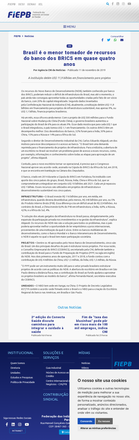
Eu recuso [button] (104, 421)
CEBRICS (64, 249)
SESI (21, 4)
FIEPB (12, 4)
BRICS (29, 94)
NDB (78, 91)
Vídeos (85, 367)
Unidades (15, 372)
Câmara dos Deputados (71, 170)
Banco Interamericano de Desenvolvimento (93, 233)
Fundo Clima (65, 121)
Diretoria (15, 367)
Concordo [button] (86, 421)
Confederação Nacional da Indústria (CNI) (48, 104)
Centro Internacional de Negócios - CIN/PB (58, 383)
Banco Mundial (57, 233)
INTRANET (17, 431)
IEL (40, 4)
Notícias (29, 36)
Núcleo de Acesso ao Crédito (57, 374)
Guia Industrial (53, 367)
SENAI (31, 4)
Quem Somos (18, 363)
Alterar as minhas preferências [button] (98, 428)
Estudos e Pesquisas (22, 377)
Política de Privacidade (23, 382)
